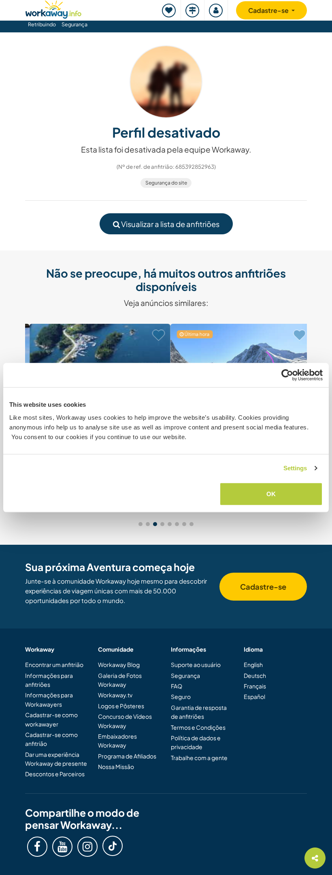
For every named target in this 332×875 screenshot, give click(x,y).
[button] (140, 524)
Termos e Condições (198, 727)
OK (271, 493)
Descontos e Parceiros (55, 773)
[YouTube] (62, 847)
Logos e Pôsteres (121, 705)
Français (255, 686)
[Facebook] (37, 847)
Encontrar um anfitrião (54, 664)
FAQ (176, 686)
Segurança (74, 24)
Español (254, 696)
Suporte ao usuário (196, 664)
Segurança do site (166, 183)
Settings (295, 468)
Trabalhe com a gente (199, 757)
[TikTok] (112, 846)
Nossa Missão (116, 766)
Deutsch (255, 675)
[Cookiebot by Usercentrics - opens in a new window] (287, 375)
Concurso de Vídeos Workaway (125, 721)
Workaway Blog (119, 664)
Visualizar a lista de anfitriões (169, 224)
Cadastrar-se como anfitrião (51, 739)
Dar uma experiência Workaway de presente (56, 759)
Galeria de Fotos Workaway (120, 680)
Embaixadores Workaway (117, 741)
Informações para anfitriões (49, 680)
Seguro (181, 696)
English (253, 664)
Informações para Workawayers (49, 699)
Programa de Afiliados (127, 756)
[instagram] (87, 847)
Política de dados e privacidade (196, 742)
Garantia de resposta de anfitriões (199, 712)
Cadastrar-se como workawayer (51, 719)
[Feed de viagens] (192, 10)
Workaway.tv (115, 695)
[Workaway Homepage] (53, 8)
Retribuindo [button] (42, 24)
